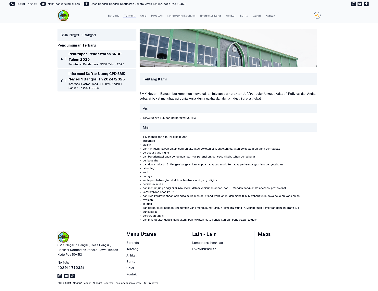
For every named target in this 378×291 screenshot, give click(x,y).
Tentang (129, 15)
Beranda (113, 15)
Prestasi (157, 15)
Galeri (257, 15)
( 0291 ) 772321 (70, 268)
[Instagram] (353, 4)
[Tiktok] (366, 4)
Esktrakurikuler (204, 249)
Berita (244, 15)
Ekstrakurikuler (210, 15)
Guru (143, 15)
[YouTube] (359, 4)
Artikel (230, 15)
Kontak (270, 15)
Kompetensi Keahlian (181, 15)
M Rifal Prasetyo (148, 283)
